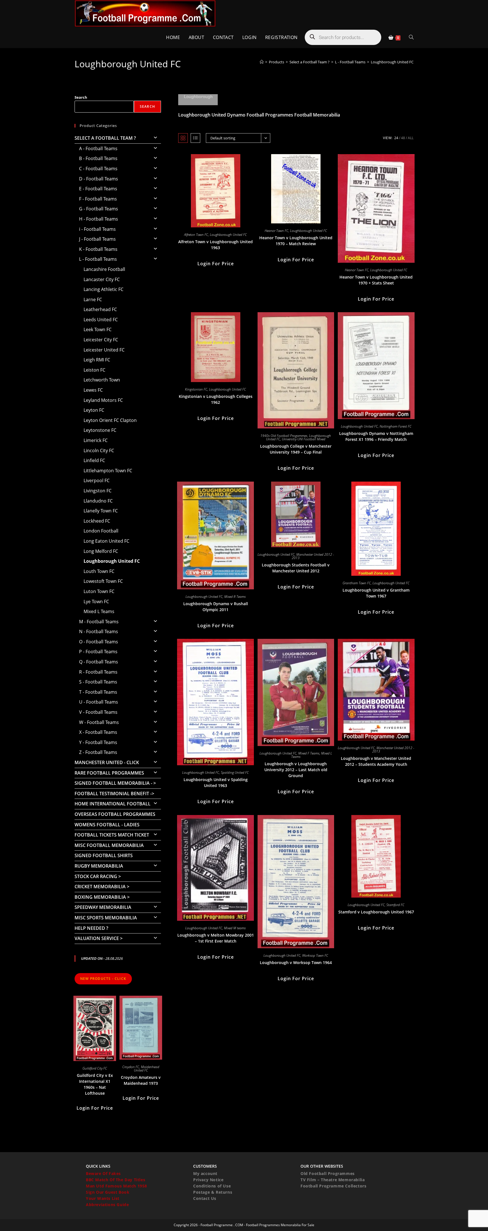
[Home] (261, 61)
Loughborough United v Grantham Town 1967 (376, 593)
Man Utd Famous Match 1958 (116, 1186)
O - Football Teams (98, 642)
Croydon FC (130, 1066)
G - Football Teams (98, 209)
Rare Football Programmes (109, 773)
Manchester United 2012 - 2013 (313, 556)
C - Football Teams (98, 168)
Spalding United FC (235, 772)
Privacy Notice (208, 1179)
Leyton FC (94, 410)
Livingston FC (98, 491)
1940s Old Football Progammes (283, 435)
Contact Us (204, 1198)
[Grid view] (183, 138)
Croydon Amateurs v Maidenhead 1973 (141, 1080)
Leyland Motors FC (103, 400)
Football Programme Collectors (333, 1186)
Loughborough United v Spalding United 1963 (216, 782)
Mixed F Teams (308, 753)
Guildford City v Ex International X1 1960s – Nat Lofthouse (95, 1084)
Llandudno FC (98, 501)
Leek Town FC (98, 329)
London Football (101, 531)
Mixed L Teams (99, 611)
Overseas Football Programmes (115, 814)
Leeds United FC (101, 319)
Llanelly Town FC (101, 511)
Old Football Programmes (327, 1173)
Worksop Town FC (315, 955)
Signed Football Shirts (104, 855)
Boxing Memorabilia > (102, 897)
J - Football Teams (97, 239)
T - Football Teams (98, 692)
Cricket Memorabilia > (102, 886)
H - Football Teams (98, 219)
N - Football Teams (98, 631)
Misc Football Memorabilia (109, 845)
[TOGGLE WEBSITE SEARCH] (411, 37)
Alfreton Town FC (196, 234)
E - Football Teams (98, 189)
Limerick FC (96, 440)
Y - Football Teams (98, 742)
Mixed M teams (235, 928)
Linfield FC (94, 460)
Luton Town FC (99, 591)
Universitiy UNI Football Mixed (303, 439)
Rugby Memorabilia (99, 866)
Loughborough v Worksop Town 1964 (296, 962)
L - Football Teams (98, 259)
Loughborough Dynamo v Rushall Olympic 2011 (215, 606)
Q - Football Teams (98, 662)
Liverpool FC (97, 480)
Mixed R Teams (235, 596)
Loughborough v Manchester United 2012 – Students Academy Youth (376, 761)
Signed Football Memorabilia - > (115, 783)
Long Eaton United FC (106, 541)
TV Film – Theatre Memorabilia (332, 1179)
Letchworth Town (102, 380)
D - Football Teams (98, 179)
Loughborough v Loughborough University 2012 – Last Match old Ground (295, 769)
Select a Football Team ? (105, 138)
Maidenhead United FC (147, 1068)
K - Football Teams (98, 249)
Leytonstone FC (100, 430)
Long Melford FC (101, 551)
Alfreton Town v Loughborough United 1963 (215, 244)
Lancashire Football (104, 269)
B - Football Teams (98, 158)
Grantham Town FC (357, 583)
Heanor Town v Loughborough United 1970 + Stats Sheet (376, 280)
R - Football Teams (98, 672)
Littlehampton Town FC (108, 470)
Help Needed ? (91, 928)
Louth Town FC (99, 571)
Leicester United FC (104, 350)
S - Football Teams (98, 682)
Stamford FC (395, 904)
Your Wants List (102, 1198)
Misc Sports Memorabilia (106, 918)
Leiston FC (94, 370)
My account (205, 1173)
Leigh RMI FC (97, 360)
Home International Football (113, 804)
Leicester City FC (101, 340)
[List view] (195, 138)
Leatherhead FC (100, 309)
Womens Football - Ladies (107, 825)
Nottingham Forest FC (395, 426)
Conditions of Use (212, 1186)
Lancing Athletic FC (103, 289)
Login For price (215, 263)
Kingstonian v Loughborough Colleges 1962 (215, 399)
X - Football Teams (98, 732)
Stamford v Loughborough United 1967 (376, 912)
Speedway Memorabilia (103, 907)
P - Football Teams (98, 651)
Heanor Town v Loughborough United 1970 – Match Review (295, 240)
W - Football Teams (99, 722)
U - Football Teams (98, 702)
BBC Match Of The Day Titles (115, 1179)
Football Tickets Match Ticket (112, 835)
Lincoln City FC (99, 450)
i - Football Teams (97, 229)
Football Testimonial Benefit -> (114, 793)
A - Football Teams (98, 148)
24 (396, 137)
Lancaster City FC (102, 279)
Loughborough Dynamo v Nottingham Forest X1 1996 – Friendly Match (376, 436)
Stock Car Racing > (98, 876)
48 (403, 137)
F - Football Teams (98, 199)
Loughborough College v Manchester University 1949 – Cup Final (296, 449)
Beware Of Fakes (103, 1173)
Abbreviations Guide (107, 1204)
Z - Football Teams (98, 752)
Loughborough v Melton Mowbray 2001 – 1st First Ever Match (215, 938)
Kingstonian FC (196, 389)
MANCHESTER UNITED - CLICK (107, 762)
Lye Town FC (96, 601)
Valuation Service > (99, 938)
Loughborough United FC (392, 61)
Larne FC (93, 299)
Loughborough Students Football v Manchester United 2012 (296, 568)
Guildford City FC (94, 1068)
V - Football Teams (98, 712)
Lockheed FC (97, 521)
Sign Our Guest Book (107, 1192)
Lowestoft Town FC (103, 581)
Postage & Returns (212, 1192)
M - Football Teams (99, 621)
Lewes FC (93, 390)
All (410, 137)
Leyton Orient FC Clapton (110, 420)
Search (81, 97)
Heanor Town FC (276, 230)
